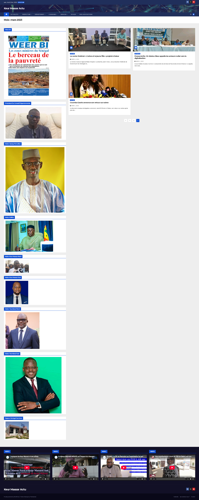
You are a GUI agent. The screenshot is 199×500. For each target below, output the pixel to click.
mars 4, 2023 (75, 59)
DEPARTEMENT (40, 14)
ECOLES (73, 14)
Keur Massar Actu (14, 8)
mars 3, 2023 (140, 61)
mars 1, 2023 (75, 105)
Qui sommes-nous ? (185, 496)
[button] (190, 14)
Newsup (26, 496)
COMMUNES (52, 14)
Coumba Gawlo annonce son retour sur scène (89, 103)
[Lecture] (6, 479)
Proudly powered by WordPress (12, 496)
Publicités (176, 496)
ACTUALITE (14, 14)
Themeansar (33, 496)
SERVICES (64, 14)
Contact (193, 496)
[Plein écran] (48, 479)
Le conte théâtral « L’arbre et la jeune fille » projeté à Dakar (94, 56)
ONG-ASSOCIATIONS (85, 14)
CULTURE (72, 53)
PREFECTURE (26, 14)
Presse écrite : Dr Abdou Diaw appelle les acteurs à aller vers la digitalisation (160, 57)
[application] (27, 468)
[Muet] (45, 479)
